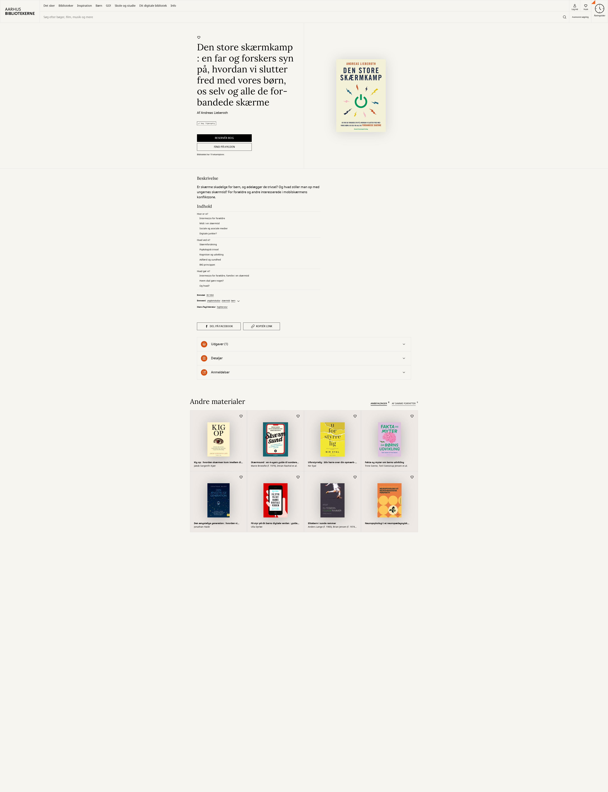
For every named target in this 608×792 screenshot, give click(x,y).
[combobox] (304, 17)
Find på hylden (224, 147)
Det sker (49, 6)
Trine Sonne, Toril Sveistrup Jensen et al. (386, 466)
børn (233, 300)
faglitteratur (222, 307)
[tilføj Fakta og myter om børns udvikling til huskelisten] (412, 416)
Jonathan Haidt (202, 527)
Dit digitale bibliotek (153, 6)
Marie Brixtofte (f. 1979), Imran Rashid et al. (274, 466)
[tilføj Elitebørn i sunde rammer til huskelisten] (355, 477)
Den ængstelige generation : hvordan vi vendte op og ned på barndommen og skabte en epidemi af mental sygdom (215, 524)
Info (173, 6)
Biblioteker (66, 6)
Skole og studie (125, 6)
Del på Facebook (221, 326)
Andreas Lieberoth (214, 113)
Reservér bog (224, 138)
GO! (108, 6)
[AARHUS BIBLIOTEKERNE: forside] (20, 11)
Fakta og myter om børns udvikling (384, 462)
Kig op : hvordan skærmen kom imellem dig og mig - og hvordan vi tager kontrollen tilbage (218, 463)
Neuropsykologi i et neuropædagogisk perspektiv (386, 524)
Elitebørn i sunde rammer (322, 523)
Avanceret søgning (580, 17)
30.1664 (210, 295)
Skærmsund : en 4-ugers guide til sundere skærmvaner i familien (274, 463)
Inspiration (84, 6)
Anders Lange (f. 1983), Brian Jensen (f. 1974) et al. (331, 527)
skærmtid (226, 300)
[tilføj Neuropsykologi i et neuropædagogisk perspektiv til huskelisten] (412, 477)
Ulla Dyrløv (256, 527)
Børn (99, 6)
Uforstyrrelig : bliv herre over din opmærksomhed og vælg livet (331, 463)
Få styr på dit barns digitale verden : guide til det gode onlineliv (274, 524)
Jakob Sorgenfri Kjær (205, 466)
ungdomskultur (213, 300)
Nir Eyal (312, 466)
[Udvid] (238, 301)
